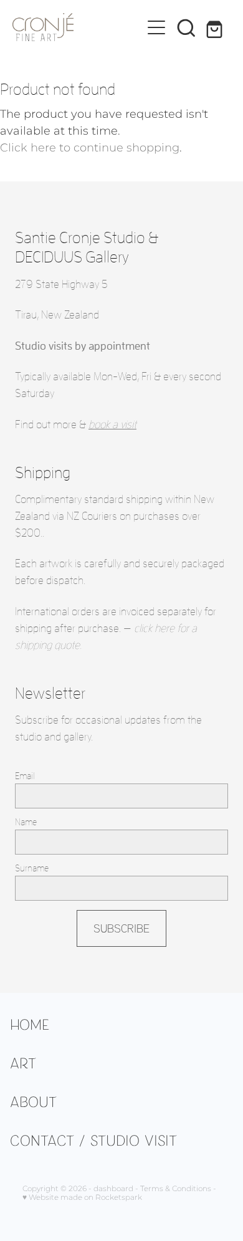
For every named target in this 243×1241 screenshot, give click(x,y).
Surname (32, 868)
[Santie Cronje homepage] (76, 27)
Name (26, 822)
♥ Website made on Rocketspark (82, 1198)
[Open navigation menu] (156, 27)
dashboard (113, 1189)
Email (25, 775)
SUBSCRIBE (121, 928)
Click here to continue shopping (89, 148)
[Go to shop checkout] (216, 27)
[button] (186, 27)
